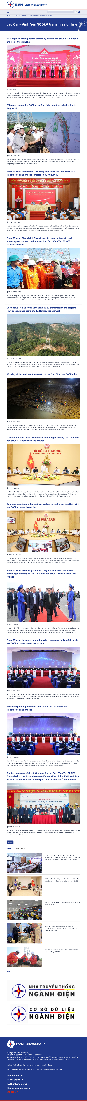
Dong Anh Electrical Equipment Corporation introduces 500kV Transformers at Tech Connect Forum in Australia (61, 928)
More (10, 842)
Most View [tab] (20, 848)
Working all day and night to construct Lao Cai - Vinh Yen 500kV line (42, 374)
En (79, 12)
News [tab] (9, 848)
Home (9, 16)
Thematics (16, 16)
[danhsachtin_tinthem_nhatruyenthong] (43, 991)
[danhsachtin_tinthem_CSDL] (43, 1014)
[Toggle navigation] (8, 12)
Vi (76, 12)
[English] (33, 4)
